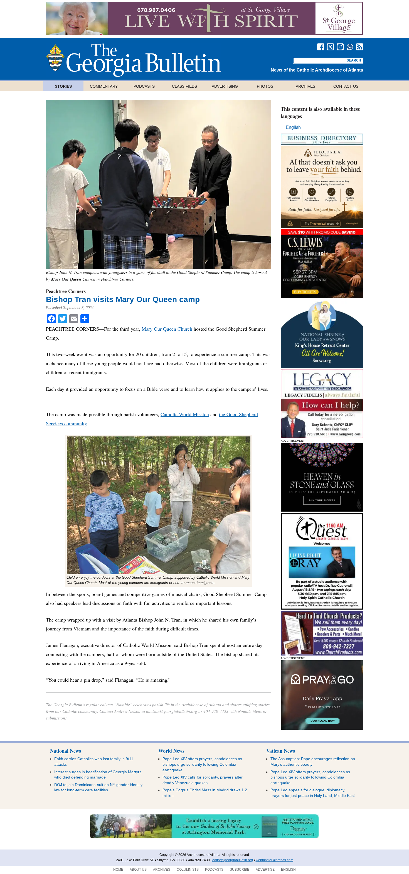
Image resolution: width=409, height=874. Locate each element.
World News (171, 750)
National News (65, 750)
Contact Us (345, 86)
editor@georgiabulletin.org (232, 860)
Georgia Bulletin (133, 60)
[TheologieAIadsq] (322, 226)
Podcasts (144, 86)
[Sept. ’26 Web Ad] (322, 366)
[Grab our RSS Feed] (359, 46)
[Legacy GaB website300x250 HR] (322, 436)
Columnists (188, 869)
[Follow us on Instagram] (340, 46)
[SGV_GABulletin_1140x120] (204, 33)
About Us (138, 869)
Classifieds (184, 86)
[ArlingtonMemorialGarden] (204, 837)
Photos (265, 86)
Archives (305, 86)
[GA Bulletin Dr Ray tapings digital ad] (322, 608)
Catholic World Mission (185, 414)
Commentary (104, 86)
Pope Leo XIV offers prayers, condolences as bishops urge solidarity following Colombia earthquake (202, 764)
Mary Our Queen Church (167, 328)
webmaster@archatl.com (274, 860)
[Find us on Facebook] (320, 46)
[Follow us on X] (330, 46)
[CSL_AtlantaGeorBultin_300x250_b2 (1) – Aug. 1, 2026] (322, 296)
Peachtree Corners (66, 291)
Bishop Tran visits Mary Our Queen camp (124, 299)
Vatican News (280, 750)
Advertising (225, 86)
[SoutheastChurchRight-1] (322, 654)
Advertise (265, 869)
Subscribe (239, 869)
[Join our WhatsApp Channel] (349, 46)
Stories (63, 86)
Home (118, 869)
